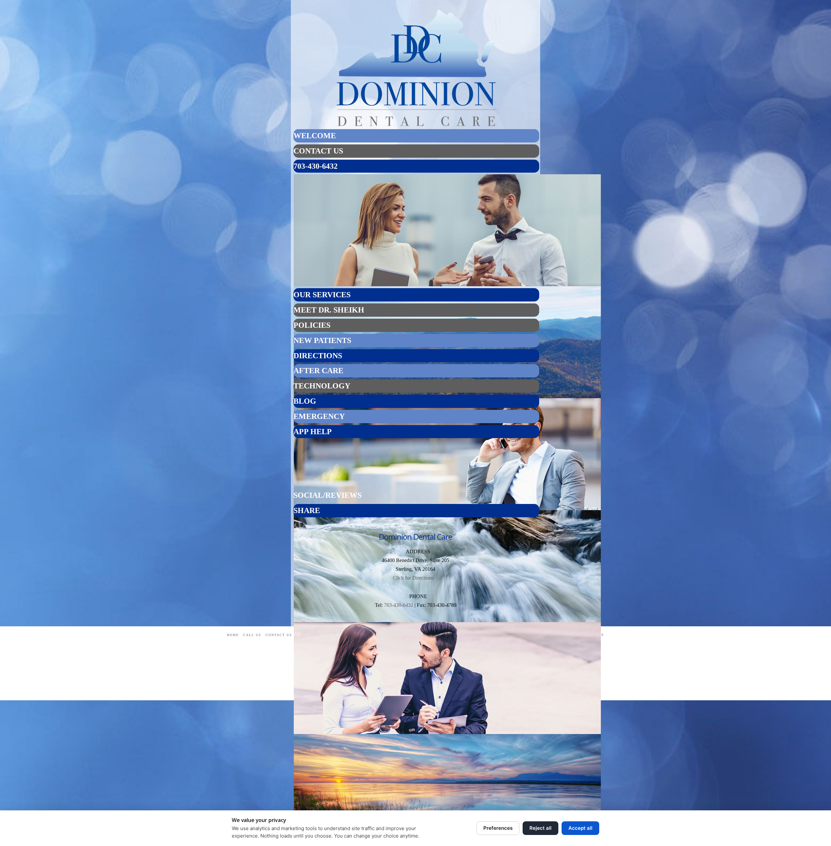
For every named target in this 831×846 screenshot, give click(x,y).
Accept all (580, 828)
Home (233, 635)
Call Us (252, 635)
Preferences (498, 828)
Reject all (540, 828)
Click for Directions (413, 578)
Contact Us (279, 635)
